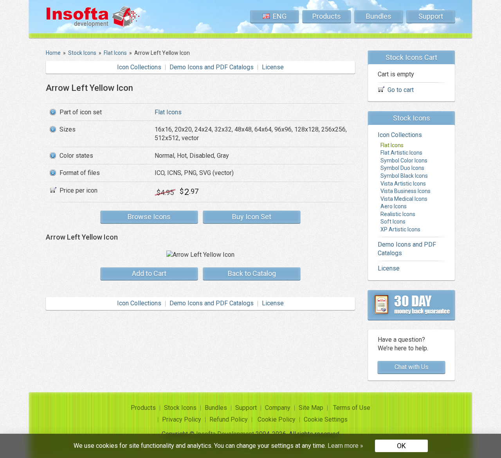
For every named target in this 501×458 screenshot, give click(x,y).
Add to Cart (149, 273)
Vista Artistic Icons (403, 183)
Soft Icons (392, 221)
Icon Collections (139, 67)
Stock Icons (180, 407)
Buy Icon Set (251, 217)
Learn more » (345, 445)
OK (401, 446)
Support (430, 16)
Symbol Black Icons (404, 176)
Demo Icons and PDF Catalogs (211, 67)
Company (277, 407)
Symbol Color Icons (403, 160)
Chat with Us (412, 367)
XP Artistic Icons (400, 229)
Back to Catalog (252, 273)
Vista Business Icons (405, 191)
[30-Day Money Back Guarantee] (411, 305)
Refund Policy (228, 419)
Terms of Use (351, 407)
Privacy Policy (181, 419)
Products (326, 16)
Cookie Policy (277, 419)
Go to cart (400, 90)
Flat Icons (168, 112)
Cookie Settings (326, 419)
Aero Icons (393, 206)
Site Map (311, 407)
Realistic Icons (397, 214)
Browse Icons (149, 217)
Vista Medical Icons (403, 199)
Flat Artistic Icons (401, 153)
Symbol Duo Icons (402, 168)
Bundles (378, 16)
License (273, 67)
